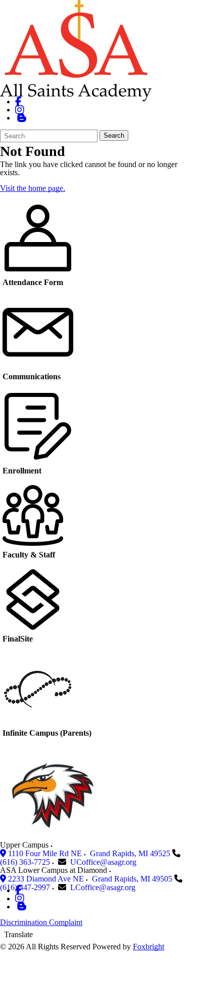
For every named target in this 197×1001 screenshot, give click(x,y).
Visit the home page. (32, 188)
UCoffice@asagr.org (103, 862)
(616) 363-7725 (25, 862)
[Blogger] (21, 906)
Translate (18, 934)
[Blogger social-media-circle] (21, 117)
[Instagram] (19, 109)
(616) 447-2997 (25, 887)
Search (114, 135)
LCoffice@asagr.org (102, 887)
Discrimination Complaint (41, 922)
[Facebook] (18, 101)
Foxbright (148, 946)
